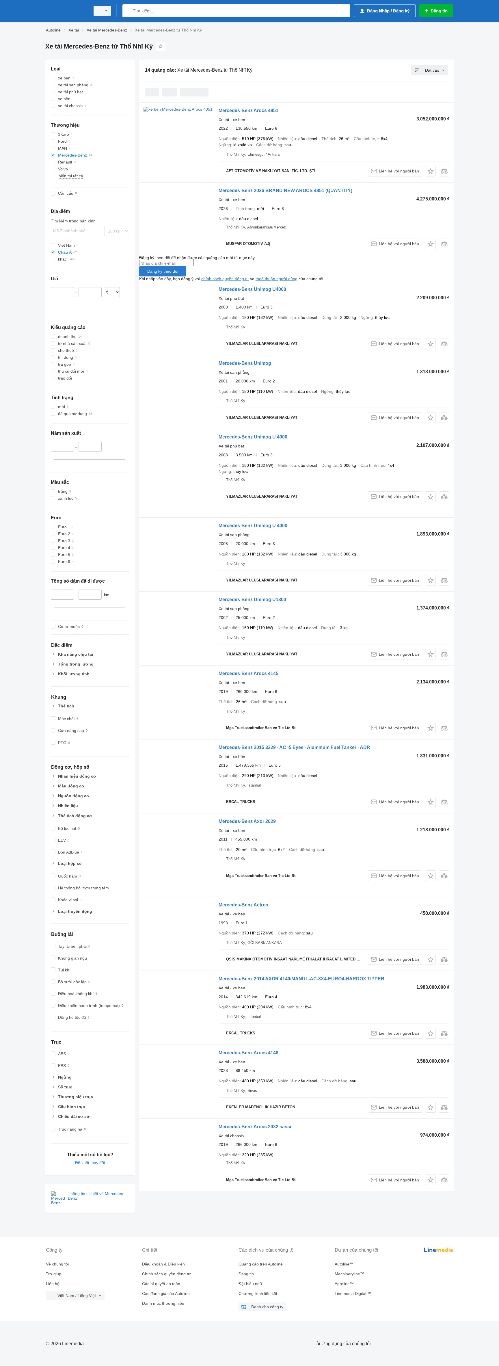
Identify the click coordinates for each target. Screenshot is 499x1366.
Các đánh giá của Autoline (166, 1293)
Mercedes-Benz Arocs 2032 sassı (255, 1126)
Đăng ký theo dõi (162, 271)
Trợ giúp (53, 1274)
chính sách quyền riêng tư (225, 278)
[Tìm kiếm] (128, 10)
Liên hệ (52, 1283)
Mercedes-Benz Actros (243, 904)
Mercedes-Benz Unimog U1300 (252, 599)
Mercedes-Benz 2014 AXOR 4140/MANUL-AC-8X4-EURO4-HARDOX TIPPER (301, 978)
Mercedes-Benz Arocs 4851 (248, 110)
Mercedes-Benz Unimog (245, 363)
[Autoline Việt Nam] (66, 10)
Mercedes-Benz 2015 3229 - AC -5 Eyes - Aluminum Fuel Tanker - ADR (294, 747)
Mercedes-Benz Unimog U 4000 (253, 436)
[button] (430, 171)
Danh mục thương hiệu (163, 1303)
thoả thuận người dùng (276, 278)
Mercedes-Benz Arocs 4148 (248, 1052)
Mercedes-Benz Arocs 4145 (248, 673)
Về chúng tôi (57, 1264)
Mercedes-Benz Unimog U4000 (252, 289)
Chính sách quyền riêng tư (166, 1274)
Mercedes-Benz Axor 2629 (247, 821)
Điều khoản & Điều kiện (163, 1264)
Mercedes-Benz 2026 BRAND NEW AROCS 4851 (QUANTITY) (285, 190)
